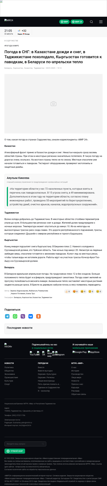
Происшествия (11, 377)
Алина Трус (30, 294)
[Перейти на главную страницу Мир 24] (8, 22)
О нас (73, 367)
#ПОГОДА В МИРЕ (11, 46)
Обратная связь (78, 394)
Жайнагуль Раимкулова (38, 291)
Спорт (7, 384)
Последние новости (19, 327)
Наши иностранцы (46, 381)
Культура (8, 381)
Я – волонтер (44, 391)
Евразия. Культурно (47, 374)
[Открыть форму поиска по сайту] (91, 22)
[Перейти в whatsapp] (15, 317)
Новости (75, 381)
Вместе (41, 367)
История (75, 371)
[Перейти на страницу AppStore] (93, 353)
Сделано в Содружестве (49, 387)
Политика (9, 367)
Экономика (9, 374)
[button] (7, 316)
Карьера (75, 387)
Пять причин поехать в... (49, 384)
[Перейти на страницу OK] (44, 353)
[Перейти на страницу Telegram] (60, 353)
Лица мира (76, 377)
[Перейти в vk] (30, 317)
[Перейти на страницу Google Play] (80, 353)
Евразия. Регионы (46, 377)
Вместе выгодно (45, 371)
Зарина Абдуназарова (19, 291)
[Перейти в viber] (23, 317)
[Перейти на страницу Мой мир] (49, 353)
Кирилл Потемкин (18, 294)
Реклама (75, 391)
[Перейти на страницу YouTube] (34, 353)
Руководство (77, 374)
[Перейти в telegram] (7, 317)
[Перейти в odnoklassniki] (38, 317)
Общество (9, 371)
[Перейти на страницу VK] (39, 353)
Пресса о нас (77, 384)
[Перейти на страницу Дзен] (54, 353)
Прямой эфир (17, 451)
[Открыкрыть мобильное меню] (101, 22)
